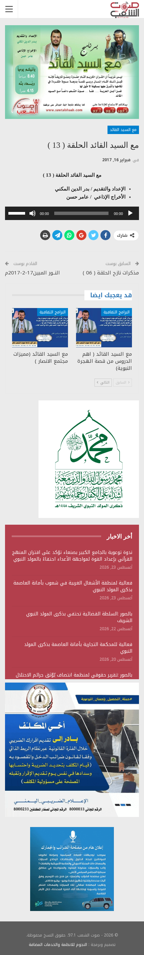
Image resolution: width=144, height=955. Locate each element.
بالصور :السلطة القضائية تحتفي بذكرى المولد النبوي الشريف (79, 617)
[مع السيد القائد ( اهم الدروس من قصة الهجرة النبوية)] (104, 327)
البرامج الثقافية (116, 312)
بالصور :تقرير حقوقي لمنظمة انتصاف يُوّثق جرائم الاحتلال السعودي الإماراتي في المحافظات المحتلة (74, 678)
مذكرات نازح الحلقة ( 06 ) (111, 272)
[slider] (17, 213)
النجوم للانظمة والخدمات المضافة (58, 944)
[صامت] (32, 213)
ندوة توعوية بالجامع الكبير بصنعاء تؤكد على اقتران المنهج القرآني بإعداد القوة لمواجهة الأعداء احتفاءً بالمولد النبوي (72, 556)
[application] (72, 213)
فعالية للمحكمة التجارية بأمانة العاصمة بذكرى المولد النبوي (78, 648)
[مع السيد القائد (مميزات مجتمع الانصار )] (40, 327)
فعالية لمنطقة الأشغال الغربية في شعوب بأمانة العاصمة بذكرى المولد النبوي (72, 586)
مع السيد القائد (123, 129)
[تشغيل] (130, 213)
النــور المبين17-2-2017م (32, 272)
